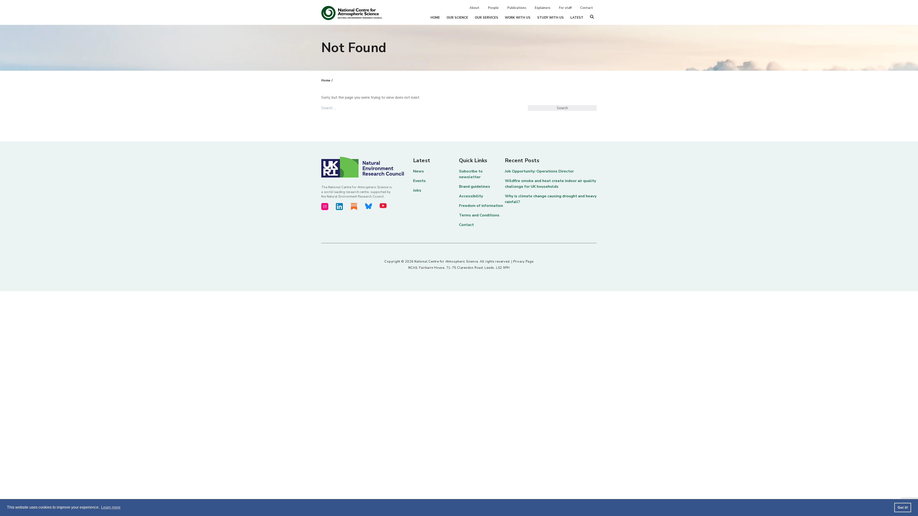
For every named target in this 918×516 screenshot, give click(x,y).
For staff (565, 8)
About (474, 8)
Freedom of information (481, 205)
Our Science (457, 18)
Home (435, 18)
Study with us (550, 18)
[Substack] (353, 206)
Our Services (486, 18)
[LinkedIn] (339, 206)
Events (419, 180)
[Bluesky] (368, 206)
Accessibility (471, 196)
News (418, 171)
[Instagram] (324, 206)
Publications (516, 8)
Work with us (517, 18)
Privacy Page (523, 261)
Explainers (542, 8)
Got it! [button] (903, 507)
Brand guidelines (474, 186)
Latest (576, 18)
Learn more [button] (110, 507)
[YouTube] (383, 205)
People (493, 8)
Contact (586, 8)
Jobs (417, 190)
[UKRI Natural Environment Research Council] (367, 167)
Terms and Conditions (479, 215)
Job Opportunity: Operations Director (539, 171)
